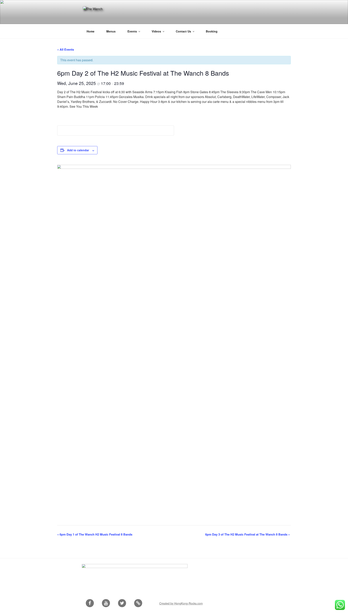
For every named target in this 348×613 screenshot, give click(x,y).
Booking (212, 31)
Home (90, 31)
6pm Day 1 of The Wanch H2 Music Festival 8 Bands (94, 534)
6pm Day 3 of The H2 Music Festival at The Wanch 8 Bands (247, 534)
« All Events (65, 49)
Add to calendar (78, 150)
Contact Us (183, 31)
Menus (111, 31)
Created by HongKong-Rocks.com (181, 603)
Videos (156, 31)
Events (132, 31)
